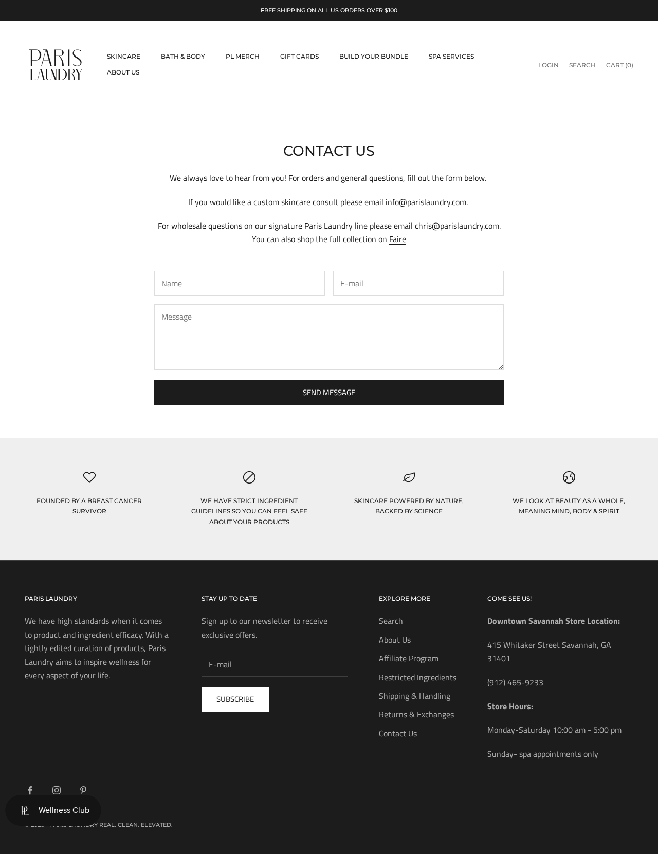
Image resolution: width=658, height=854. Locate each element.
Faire (397, 239)
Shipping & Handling (414, 696)
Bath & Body (183, 56)
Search (391, 621)
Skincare (123, 56)
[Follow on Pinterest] (83, 790)
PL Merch (243, 56)
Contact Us (398, 733)
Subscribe (235, 699)
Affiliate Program (408, 658)
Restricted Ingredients (417, 677)
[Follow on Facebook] (30, 790)
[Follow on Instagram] (56, 790)
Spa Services (451, 56)
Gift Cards (299, 56)
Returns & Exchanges (416, 714)
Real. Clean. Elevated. (136, 824)
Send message (329, 392)
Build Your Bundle (373, 56)
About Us (123, 72)
